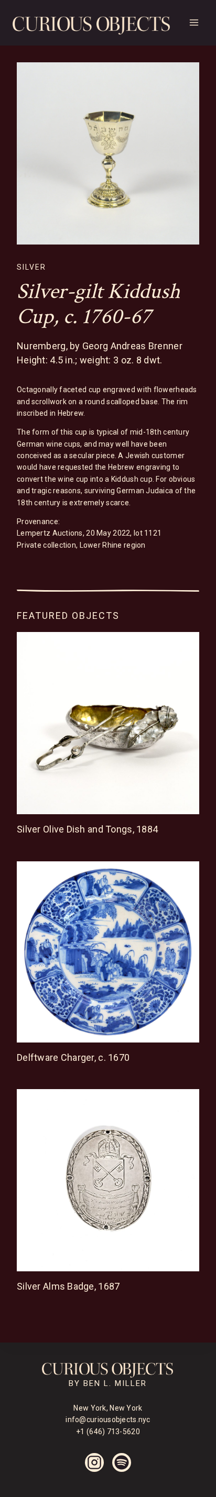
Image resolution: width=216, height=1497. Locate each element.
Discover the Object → (77, 843)
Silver (31, 267)
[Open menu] (193, 23)
